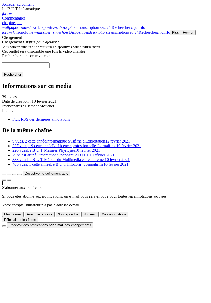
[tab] (30, 27)
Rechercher (12, 75)
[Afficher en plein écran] (4, 174)
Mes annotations (114, 214)
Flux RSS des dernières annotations (41, 119)
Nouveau (89, 214)
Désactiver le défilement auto (46, 173)
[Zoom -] (14, 174)
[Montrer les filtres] (9, 174)
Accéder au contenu (18, 4)
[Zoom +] (19, 174)
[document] (105, 46)
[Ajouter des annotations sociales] (4, 180)
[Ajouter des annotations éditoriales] (9, 180)
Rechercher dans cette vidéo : (26, 56)
